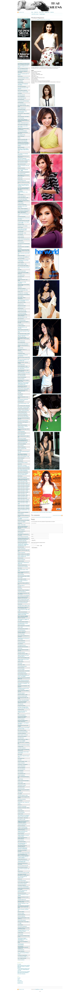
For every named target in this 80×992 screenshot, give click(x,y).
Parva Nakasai (20, 643)
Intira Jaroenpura (21, 318)
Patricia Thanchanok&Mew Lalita (23, 657)
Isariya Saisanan (21, 324)
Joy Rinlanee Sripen (21, 353)
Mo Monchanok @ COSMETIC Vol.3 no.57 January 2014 (23, 474)
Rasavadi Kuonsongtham (22, 736)
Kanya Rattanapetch (21, 364)
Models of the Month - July (22, 493)
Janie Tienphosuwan (21, 342)
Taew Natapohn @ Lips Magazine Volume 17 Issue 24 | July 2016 (23, 816)
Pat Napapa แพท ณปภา (22, 645)
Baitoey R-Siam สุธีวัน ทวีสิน (22, 139)
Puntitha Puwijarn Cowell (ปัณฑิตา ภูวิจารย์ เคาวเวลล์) (24, 728)
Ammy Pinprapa (20, 82)
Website (32, 538)
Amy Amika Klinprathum (22, 86)
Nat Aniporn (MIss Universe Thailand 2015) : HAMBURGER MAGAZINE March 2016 (23, 544)
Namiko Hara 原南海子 (22, 521)
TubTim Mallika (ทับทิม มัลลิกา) (23, 882)
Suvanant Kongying (21, 812)
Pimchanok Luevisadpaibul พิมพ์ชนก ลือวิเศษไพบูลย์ (23, 689)
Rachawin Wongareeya (22, 733)
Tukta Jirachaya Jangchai (22, 883)
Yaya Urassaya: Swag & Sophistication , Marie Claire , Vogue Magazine (23, 939)
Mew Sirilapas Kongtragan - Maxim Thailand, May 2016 (22, 454)
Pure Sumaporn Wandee (22, 730)
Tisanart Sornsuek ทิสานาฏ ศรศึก (23, 872)
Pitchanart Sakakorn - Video (22, 694)
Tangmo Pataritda (21, 833)
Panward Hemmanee (21, 642)
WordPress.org (20, 983)
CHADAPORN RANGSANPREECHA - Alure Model (23, 192)
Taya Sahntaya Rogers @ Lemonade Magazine (22, 844)
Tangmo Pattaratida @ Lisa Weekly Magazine (22, 838)
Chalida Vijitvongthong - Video (23, 197)
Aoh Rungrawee (20, 102)
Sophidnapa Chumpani (22, 785)
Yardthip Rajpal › (42, 14)
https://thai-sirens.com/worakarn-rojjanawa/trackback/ (43, 517)
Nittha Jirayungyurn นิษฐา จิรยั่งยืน (23, 576)
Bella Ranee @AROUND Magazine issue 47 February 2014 (24, 159)
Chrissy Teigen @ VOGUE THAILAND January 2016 (22, 229)
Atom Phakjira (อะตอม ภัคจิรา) (23, 124)
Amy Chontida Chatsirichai (22, 90)
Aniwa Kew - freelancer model (23, 91)
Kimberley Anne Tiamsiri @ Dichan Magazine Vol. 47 (22, 386)
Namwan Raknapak (21, 529)
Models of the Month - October (23, 501)
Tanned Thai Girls (21, 840)
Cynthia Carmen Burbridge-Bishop (24, 239)
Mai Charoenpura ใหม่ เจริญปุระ (23, 416)
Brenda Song (20, 177)
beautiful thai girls (35, 512)
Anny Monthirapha (21, 99)
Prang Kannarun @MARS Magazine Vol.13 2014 (22, 717)
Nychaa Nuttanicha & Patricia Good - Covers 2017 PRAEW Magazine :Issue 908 (23, 617)
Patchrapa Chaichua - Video (23, 653)
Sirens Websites (20, 770)
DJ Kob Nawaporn (21, 242)
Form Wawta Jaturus (21, 275)
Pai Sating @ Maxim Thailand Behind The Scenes (23, 624)
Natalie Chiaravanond (21, 548)
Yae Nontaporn (20, 924)
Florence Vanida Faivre (22, 271)
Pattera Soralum (20, 661)
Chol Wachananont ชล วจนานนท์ (23, 220)
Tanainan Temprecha (21, 825)
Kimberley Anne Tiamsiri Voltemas (23, 388)
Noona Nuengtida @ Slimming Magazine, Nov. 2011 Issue (23, 597)
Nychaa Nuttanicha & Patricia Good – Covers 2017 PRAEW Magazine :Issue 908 (24, 969)
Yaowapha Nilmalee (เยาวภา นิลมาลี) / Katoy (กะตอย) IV (23, 931)
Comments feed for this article (57, 515)
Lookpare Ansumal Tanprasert (23, 408)
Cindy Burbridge (20, 231)
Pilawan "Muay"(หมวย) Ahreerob (23, 680)
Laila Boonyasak (21, 401)
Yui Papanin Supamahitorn (22, 955)
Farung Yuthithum (21, 262)
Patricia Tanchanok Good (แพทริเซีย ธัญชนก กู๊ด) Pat (23, 656)
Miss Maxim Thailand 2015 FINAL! (24, 468)
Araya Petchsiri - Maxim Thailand (23, 113)
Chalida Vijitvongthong (22, 196)
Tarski (42, 989)
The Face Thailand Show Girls (23, 865)
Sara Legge (20, 754)
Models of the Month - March (23, 496)
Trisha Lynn (20, 879)
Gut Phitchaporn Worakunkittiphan (24, 294)
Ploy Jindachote (20, 704)
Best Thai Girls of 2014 (22, 164)
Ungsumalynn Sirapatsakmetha (23, 886)
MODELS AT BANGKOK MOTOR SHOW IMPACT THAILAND (23, 479)
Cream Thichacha (21, 237)
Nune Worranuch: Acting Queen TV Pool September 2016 (23, 608)
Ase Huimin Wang (21, 118)
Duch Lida (19, 245)
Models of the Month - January (23, 490)
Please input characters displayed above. (38, 542)
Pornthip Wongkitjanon (22, 715)
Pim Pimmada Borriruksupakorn (23, 681)
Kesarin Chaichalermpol (22, 377)
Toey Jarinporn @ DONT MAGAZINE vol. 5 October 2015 (23, 875)
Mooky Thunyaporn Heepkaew (23, 512)
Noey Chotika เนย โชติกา (22, 579)
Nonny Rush (20, 588)
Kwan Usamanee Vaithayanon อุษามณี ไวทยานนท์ (23, 400)
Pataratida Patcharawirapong (23, 646)
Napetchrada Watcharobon (22, 542)
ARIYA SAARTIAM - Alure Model (23, 116)
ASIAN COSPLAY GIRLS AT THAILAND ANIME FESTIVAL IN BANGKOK (23, 120)
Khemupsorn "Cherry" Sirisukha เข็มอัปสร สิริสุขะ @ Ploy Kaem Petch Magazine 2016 (23, 383)
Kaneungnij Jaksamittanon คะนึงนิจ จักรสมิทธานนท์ (23, 360)
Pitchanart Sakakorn (21, 693)
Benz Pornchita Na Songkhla (23, 161)
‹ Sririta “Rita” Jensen (34, 14)
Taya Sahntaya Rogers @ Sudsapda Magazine (22, 846)
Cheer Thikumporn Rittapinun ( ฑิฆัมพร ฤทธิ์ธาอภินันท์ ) (23, 212)
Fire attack (19, 269)
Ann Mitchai (20, 93)
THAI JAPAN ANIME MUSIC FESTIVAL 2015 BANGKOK (22, 848)
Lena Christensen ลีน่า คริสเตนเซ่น (24, 405)
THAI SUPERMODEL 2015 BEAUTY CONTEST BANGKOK (23, 855)
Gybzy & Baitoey (20, 296)
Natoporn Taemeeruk (21, 559)
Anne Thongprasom (21, 96)
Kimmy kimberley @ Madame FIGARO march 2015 (23, 390)
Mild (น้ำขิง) (20, 464)
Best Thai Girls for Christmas (23, 162)
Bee (18, 152)
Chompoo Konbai (21, 224)
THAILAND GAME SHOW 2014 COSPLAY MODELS (23, 857)
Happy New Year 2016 (22, 305)
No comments (48, 19)
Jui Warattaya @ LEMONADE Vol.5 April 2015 (23, 355)
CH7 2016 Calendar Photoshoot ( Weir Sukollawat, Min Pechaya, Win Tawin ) (23, 188)
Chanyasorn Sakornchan (22, 204)
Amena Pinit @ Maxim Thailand (23, 77)
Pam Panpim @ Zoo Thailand (23, 628)
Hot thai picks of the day (22, 310)
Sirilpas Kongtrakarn (21, 775)
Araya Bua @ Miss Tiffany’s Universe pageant (22, 111)
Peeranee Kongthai (21, 669)
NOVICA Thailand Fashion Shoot (23, 599)
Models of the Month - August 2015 (24, 484)
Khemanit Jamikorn (21, 378)
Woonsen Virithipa (21, 911)
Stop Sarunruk (20, 792)
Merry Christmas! (21, 445)
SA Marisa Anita (20, 746)
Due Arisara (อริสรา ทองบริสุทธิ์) (23, 246)
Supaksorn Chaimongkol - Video (23, 807)
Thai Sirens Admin (43, 19)
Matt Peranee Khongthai (22, 438)
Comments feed (20, 981)
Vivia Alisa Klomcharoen (22, 893)
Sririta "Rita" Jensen (21, 786)
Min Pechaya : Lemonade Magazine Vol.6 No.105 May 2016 (23, 466)
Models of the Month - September (23, 505)
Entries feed (20, 980)
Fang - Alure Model (21, 258)
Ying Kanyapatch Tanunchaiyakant (21, 944)
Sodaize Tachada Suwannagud (23, 780)
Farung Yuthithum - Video (22, 264)
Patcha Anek (20, 648)
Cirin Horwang (20, 234)
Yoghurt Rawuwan (21, 949)
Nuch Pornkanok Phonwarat (22, 602)
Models (38, 19)
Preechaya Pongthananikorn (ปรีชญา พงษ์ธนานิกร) (23, 721)
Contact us (52, 12)
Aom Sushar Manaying (22, 104)
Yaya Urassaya (20, 934)
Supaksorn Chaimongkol (22, 806)
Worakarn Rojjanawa (49, 512)
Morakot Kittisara (21, 513)
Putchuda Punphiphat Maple (23, 731)
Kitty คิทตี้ (19, 392)
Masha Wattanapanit (21, 434)
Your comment (33, 523)
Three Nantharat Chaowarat (22, 867)
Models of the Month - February (23, 487)
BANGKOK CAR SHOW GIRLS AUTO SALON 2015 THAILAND (23, 143)
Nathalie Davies (20, 558)
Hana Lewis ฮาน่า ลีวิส (21, 302)
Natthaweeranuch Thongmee (23, 566)
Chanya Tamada (21, 203)
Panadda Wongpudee (21, 630)
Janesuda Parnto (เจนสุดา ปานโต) (24, 333)
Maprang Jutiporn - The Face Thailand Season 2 (23, 427)
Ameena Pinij (20, 76)
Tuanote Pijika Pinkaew (22, 880)
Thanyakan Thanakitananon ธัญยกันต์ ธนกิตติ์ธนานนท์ (23, 861)
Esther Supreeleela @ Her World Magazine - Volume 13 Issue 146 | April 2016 (23, 250)
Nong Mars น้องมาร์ (21, 585)
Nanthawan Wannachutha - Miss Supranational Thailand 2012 (23, 539)
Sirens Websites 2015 (21, 773)
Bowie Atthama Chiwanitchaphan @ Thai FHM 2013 (23, 176)
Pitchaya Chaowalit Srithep (22, 696)
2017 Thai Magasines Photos (23, 68)
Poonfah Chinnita (21, 709)
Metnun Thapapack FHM (22, 448)
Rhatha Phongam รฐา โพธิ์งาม (23, 739)
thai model (40, 512)
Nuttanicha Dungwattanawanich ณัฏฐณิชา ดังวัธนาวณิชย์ (23, 614)
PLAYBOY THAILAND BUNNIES (23, 700)
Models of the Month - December (23, 486)
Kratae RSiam (20, 395)
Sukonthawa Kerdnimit (22, 799)
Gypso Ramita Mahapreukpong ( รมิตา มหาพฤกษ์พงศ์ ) (23, 300)
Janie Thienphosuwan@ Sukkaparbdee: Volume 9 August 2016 (23, 338)
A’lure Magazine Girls (21, 134)
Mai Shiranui (20, 423)
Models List (36, 12)
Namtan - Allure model (21, 524)
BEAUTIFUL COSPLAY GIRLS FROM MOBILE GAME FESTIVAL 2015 (23, 149)
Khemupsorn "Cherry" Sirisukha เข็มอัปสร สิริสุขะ (23, 381)
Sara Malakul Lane (21, 758)
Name (32, 534)
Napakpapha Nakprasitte (22, 540)
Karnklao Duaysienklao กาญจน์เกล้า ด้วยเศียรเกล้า (23, 371)
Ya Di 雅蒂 (19, 923)
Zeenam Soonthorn (21, 959)
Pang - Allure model (21, 634)
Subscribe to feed (21, 12)
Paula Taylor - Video (21, 664)
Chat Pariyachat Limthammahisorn (24, 210)
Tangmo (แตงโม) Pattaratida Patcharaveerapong (23, 829)
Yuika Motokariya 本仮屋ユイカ (23, 956)
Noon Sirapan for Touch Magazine (24, 595)
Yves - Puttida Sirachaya (22, 958)
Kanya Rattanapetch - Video (22, 366)
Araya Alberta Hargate (21, 109)
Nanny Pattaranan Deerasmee (23, 536)
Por (18, 713)
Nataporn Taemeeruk (21, 552)
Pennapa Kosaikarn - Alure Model (23, 670)
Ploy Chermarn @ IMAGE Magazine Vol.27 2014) (22, 702)
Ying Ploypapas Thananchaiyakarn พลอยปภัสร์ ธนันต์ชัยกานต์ (23, 947)
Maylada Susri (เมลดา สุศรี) (22, 442)
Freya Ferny (20, 278)
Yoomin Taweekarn (21, 951)
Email (32, 536)
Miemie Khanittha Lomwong (22, 462)
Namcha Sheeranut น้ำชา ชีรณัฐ (23, 520)
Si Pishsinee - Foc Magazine (23, 764)
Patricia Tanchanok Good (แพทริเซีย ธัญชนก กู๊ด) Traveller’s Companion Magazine (24, 966)
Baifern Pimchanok (21, 136)
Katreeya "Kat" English (22, 374)
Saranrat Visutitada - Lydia (22, 761)
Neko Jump (20, 568)
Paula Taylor (20, 663)
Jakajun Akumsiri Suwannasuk (23, 329)
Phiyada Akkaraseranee (22, 672)
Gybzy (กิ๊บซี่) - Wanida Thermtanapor (21, 298)
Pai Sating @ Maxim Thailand (23, 621)
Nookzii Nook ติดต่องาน (22, 591)
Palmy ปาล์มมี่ (20, 627)
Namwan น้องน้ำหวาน (21, 531)
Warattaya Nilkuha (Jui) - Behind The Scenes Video (23, 901)
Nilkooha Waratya (21, 574)
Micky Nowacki (20, 461)
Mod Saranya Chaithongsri (22, 477)
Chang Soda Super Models (22, 199)
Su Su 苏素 (20, 793)
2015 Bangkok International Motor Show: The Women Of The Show (23, 64)
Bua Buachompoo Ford (22, 180)
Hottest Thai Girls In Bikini (22, 311)
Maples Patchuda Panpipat (22, 425)
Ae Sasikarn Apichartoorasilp (23, 69)
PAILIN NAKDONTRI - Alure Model (24, 625)
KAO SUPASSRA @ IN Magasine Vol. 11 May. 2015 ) (23, 368)
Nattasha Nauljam (21, 561)
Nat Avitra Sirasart (21, 547)
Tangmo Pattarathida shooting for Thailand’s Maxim (23, 836)
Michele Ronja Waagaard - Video (23, 456)
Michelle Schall (20, 459)
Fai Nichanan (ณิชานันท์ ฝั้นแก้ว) (23, 257)
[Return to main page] (40, 10)
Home (32, 12)
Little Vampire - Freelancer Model (23, 407)
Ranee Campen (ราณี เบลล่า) (23, 734)
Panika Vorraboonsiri (21, 640)
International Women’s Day (22, 317)
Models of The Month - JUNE (23, 495)
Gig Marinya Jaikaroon (22, 288)
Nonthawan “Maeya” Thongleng (23, 590)
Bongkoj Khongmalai (21, 168)
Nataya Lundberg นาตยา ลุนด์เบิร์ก (24, 554)
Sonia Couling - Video (21, 783)
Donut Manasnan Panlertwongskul (24, 243)
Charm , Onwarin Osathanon (23, 208)
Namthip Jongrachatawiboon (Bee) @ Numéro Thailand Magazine (23, 527)
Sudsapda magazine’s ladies (23, 795)
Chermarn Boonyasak (21, 216)
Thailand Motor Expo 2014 (22, 859)
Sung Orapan (20, 800)
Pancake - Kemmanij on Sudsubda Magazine (22, 632)
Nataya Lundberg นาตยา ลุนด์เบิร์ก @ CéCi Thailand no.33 (24, 556)
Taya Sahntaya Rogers (22, 841)
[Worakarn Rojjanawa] (46, 43)
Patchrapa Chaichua (21, 652)
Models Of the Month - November (23, 499)
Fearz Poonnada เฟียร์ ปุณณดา (23, 265)
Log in (19, 979)
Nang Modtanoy (20, 532)
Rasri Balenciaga (21, 737)
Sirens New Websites (21, 767)
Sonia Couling (20, 782)
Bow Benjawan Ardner (21, 173)
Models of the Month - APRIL (23, 481)
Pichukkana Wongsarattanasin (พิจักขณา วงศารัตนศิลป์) (23, 676)
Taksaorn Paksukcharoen (22, 824)
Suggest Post (47, 12)
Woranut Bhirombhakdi (22, 920)
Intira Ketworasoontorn (22, 320)
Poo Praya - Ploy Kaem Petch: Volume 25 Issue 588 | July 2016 (23, 708)
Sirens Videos (41, 12)
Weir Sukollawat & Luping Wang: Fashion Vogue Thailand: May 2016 (23, 906)
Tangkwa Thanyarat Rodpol (22, 827)
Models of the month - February (23, 489)
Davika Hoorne (20, 240)
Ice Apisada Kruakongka (22, 313)
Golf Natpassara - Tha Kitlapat (23, 293)
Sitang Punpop (20, 779)
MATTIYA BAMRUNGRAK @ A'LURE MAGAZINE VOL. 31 (23, 440)
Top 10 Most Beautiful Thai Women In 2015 (22, 877)
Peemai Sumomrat (21, 667)
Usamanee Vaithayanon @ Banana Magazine (22, 891)
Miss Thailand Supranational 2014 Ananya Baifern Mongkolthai (24, 470)
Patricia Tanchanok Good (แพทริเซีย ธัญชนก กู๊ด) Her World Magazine (24, 972)
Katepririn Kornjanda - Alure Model (24, 372)
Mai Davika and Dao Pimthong (23, 420)
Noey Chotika (20, 577)
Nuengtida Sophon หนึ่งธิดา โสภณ (24, 605)
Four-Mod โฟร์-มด (21, 276)
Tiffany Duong (20, 871)
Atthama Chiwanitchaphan (22, 130)
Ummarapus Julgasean (22, 885)
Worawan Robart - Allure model (23, 921)
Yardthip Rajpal (20, 932)
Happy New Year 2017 (22, 307)
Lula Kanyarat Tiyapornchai (22, 413)
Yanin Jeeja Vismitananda (22, 926)
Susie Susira (20, 809)
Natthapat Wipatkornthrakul (22, 565)
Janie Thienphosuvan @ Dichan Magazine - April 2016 (23, 336)
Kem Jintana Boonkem (22, 375)
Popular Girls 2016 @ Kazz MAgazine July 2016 (22, 711)
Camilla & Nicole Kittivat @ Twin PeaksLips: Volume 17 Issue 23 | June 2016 (23, 185)
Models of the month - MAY (22, 498)
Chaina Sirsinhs (20, 194)
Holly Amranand (20, 308)
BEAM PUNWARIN (21, 147)
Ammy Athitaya (20, 80)
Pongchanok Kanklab (21, 705)
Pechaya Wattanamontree (22, 666)
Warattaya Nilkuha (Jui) (22, 899)
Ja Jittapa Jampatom (21, 325)
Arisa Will (19, 115)
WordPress (37, 989)
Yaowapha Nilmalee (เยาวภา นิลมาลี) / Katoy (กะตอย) (23, 928)
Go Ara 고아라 (20, 291)
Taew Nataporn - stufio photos (23, 817)
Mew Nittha (20, 450)
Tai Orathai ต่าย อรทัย (21, 819)
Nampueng (20, 523)
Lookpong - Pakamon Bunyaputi (23, 410)
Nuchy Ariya (20, 604)
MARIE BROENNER (21, 431)
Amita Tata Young (21, 79)
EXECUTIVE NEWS (21, 255)
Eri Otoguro (20, 248)
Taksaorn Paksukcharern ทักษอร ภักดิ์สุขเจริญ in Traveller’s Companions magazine (23, 822)
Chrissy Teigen (20, 227)
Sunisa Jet (19, 804)
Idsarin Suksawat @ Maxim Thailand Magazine (22, 315)
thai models (43, 512)
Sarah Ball (19, 759)
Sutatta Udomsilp (21, 810)
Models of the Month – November (23, 508)
